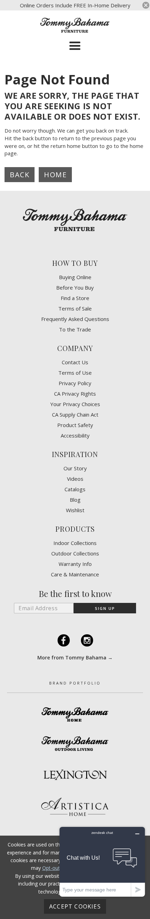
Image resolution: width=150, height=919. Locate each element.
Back (19, 174)
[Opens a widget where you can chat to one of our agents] (102, 861)
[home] (75, 25)
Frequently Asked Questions (75, 319)
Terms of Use (75, 372)
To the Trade (75, 329)
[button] (75, 46)
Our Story (75, 468)
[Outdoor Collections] (75, 743)
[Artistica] (75, 807)
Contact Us (75, 362)
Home (55, 174)
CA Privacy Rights (75, 393)
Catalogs (75, 489)
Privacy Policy (75, 383)
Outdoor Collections (75, 553)
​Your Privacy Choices (75, 404)
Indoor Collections (75, 543)
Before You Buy (75, 287)
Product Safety (75, 425)
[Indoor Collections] (75, 714)
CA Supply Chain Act (75, 414)
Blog (75, 499)
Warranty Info (75, 564)
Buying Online (75, 277)
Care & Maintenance (75, 574)
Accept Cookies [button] (75, 906)
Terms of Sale (75, 308)
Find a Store (75, 298)
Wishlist (75, 510)
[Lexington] (75, 774)
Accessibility (75, 435)
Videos (75, 478)
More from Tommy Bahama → (75, 657)
